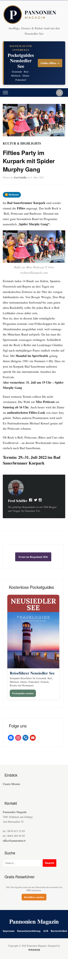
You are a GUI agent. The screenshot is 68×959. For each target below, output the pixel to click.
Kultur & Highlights (22, 143)
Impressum (8, 931)
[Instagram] (40, 501)
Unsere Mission (11, 784)
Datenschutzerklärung (28, 931)
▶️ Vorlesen (12, 194)
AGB (45, 931)
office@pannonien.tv (14, 840)
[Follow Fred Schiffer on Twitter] (35, 501)
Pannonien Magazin (34, 921)
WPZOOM (34, 950)
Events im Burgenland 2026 (33, 557)
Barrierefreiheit (59, 931)
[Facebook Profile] (31, 501)
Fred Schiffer (20, 177)
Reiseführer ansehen (34, 897)
